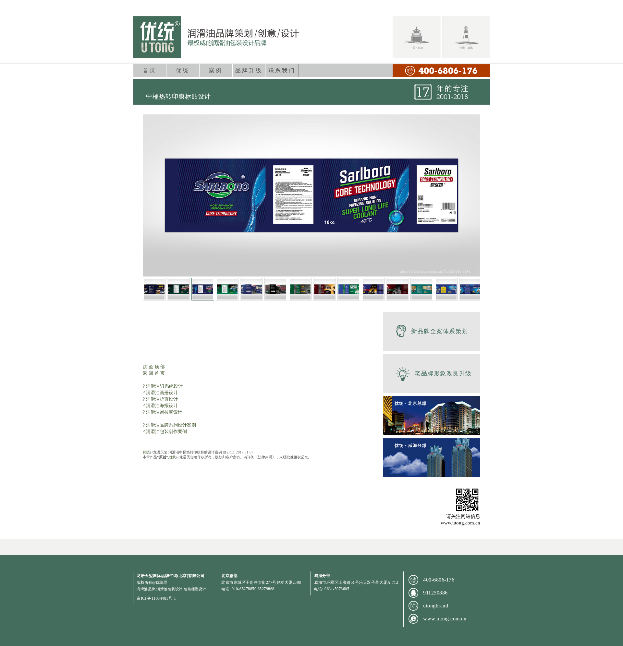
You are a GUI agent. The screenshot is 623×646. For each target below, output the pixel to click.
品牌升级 (249, 70)
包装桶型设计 (195, 589)
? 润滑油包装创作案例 (165, 431)
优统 (182, 70)
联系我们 (282, 70)
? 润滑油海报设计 (160, 405)
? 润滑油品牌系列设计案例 (169, 425)
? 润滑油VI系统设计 (163, 386)
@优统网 (159, 582)
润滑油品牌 (146, 589)
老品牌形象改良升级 (443, 373)
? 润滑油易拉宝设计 (162, 412)
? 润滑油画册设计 (160, 392)
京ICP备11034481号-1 (156, 598)
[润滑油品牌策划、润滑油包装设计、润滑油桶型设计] (216, 37)
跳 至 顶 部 (154, 366)
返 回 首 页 (154, 373)
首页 (149, 70)
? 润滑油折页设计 (160, 399)
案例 (216, 70)
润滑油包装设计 (169, 589)
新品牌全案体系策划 (439, 331)
